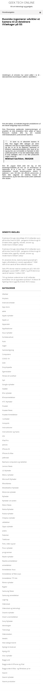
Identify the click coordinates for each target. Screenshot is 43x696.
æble (4, 311)
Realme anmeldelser (9, 561)
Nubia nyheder (7, 514)
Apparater (6, 324)
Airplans (5, 298)
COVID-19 (6, 359)
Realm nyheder (7, 557)
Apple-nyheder (7, 316)
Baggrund (6, 660)
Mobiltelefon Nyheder (10, 488)
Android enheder (8, 303)
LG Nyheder (6, 470)
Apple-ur (5, 320)
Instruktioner (7, 427)
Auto (4, 341)
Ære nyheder (7, 393)
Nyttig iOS (6, 651)
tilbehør (5, 294)
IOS (3, 436)
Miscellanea (6, 483)
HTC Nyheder (7, 402)
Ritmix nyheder (7, 582)
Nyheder (5, 496)
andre (4, 531)
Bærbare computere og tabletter (14, 462)
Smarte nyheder (8, 613)
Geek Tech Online (21, 2)
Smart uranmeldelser (10, 617)
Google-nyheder (8, 384)
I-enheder (6, 419)
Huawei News (7, 410)
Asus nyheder (7, 333)
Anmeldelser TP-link (9, 578)
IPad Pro (5, 440)
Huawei (5, 406)
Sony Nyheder (7, 621)
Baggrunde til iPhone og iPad (13, 664)
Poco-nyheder (7, 548)
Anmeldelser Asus (9, 569)
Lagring (5, 600)
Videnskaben (7, 634)
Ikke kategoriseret (9, 643)
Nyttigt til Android (9, 647)
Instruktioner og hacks (10, 432)
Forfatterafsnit (7, 337)
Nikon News (6, 505)
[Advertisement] (19, 39)
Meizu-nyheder (8, 475)
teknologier (6, 625)
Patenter (5, 535)
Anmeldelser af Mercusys (11, 574)
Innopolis (5, 423)
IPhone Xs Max (7, 453)
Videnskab (6, 604)
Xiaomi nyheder (8, 677)
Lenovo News (7, 466)
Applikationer (7, 328)
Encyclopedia (7, 367)
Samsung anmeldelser (10, 595)
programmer (7, 552)
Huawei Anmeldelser (10, 415)
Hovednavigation (8, 12)
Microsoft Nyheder (9, 479)
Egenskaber (6, 371)
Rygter (4, 587)
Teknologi (6, 630)
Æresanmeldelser (8, 397)
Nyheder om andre (9, 501)
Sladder (5, 389)
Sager (4, 346)
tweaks (5, 638)
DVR (3, 363)
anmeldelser (6, 565)
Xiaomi (4, 673)
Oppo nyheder (7, 526)
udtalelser (6, 522)
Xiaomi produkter (8, 681)
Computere (6, 354)
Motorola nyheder (9, 492)
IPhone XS (6, 449)
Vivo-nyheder (7, 656)
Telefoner (6, 539)
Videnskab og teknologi (11, 608)
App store (6, 307)
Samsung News (8, 591)
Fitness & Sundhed (9, 376)
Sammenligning (8, 350)
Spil (3, 380)
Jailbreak (5, 458)
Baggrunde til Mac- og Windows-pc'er (16, 668)
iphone (5, 445)
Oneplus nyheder (8, 518)
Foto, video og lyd (8, 544)
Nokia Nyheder (8, 509)
